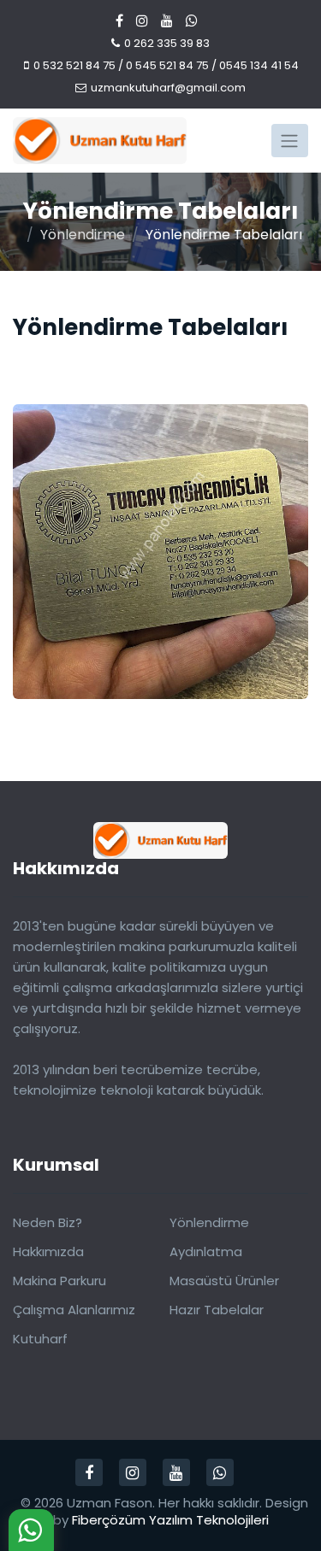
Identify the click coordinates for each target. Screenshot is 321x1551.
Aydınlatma (205, 1251)
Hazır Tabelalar (216, 1310)
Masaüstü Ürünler (224, 1281)
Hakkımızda (48, 1251)
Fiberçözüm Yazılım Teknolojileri (170, 1520)
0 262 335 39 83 (167, 43)
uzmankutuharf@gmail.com (168, 87)
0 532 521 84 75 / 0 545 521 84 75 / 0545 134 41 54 (166, 65)
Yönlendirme (82, 234)
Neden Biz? (47, 1222)
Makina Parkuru (59, 1281)
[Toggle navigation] (289, 140)
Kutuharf (40, 1339)
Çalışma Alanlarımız (74, 1310)
